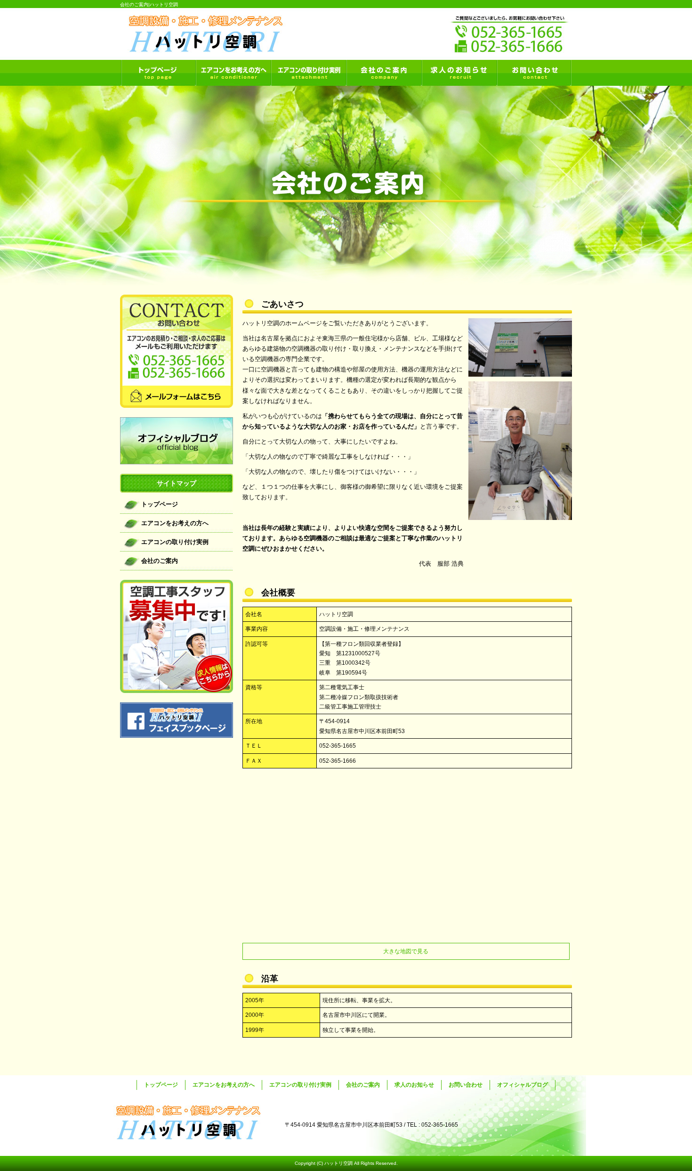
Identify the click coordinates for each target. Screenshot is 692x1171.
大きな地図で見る (405, 951)
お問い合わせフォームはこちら (176, 351)
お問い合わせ (534, 73)
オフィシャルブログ (176, 440)
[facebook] (176, 735)
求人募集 (176, 636)
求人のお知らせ (459, 73)
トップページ (157, 73)
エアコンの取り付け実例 (308, 73)
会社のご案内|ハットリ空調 (149, 4)
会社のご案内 (383, 73)
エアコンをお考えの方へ (233, 73)
